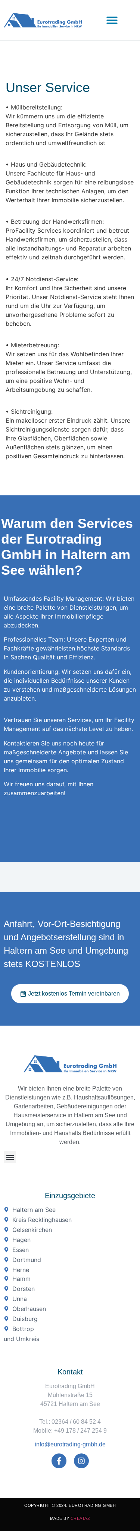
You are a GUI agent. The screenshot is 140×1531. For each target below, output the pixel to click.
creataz (80, 1518)
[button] (112, 20)
